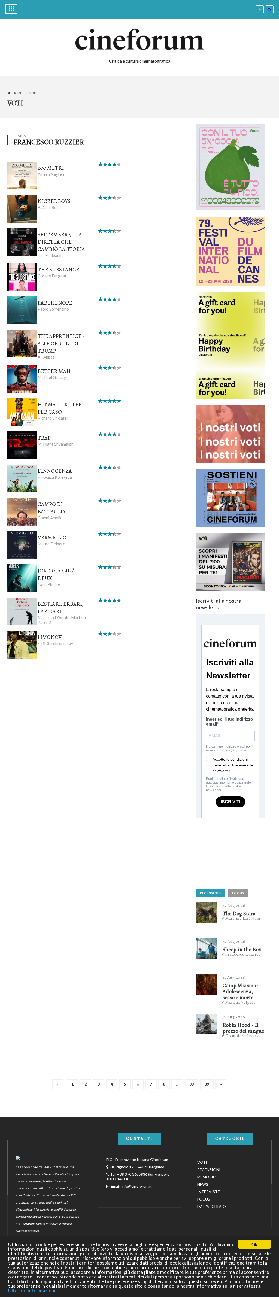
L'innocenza (55, 471)
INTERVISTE (208, 1191)
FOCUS (238, 893)
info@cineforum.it (137, 1186)
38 (191, 1084)
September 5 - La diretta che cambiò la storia (61, 242)
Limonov (50, 637)
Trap (44, 437)
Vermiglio (52, 537)
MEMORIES (207, 1177)
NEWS (202, 1184)
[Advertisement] (237, 852)
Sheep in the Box (242, 950)
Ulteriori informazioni (31, 1290)
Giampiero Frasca (242, 1035)
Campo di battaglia (52, 508)
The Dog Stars (239, 914)
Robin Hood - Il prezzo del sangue (243, 1028)
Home (17, 93)
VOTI (202, 1162)
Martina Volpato (240, 1002)
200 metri (51, 168)
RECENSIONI (210, 893)
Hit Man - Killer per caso (60, 408)
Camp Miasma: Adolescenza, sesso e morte (240, 992)
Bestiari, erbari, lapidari (60, 607)
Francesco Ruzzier (242, 954)
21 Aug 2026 (234, 977)
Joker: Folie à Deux (56, 574)
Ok (254, 1244)
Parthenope (55, 303)
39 (207, 1084)
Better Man (54, 371)
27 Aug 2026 (234, 905)
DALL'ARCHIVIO (211, 1206)
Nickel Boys (54, 201)
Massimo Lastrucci (242, 918)
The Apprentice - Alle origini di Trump (61, 343)
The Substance (58, 269)
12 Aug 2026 (234, 1017)
